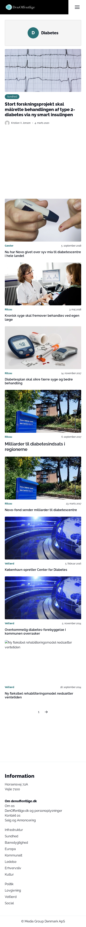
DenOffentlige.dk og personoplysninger (33, 811)
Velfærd (9, 563)
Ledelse (10, 862)
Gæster (9, 245)
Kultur (9, 874)
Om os (10, 806)
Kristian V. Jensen (21, 122)
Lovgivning (13, 890)
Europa (10, 849)
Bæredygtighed (16, 842)
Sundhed (12, 96)
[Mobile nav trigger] (77, 7)
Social (9, 903)
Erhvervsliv (13, 868)
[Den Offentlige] (36, 7)
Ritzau (8, 309)
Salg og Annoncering (20, 820)
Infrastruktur (14, 830)
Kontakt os (12, 815)
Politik (9, 884)
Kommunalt (13, 855)
